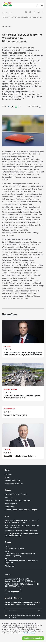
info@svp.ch (29, 584)
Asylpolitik (9, 497)
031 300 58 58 (12, 584)
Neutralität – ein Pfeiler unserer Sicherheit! (20, 456)
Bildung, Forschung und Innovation (17, 500)
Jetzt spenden (13, 592)
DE (3, 13)
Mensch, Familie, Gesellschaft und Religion (21, 510)
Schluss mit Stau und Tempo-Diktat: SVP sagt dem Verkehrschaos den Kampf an (22, 397)
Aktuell (7, 477)
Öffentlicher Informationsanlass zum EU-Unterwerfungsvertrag (20, 555)
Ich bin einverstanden (33, 638)
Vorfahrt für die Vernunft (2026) (15, 415)
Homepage (5, 17)
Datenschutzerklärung (24, 615)
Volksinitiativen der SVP (14, 484)
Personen (8, 474)
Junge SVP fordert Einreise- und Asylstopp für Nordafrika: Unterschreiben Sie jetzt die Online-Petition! (23, 354)
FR (7, 13)
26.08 (7, 546)
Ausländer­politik (11, 504)
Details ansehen (29, 633)
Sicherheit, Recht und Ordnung (16, 494)
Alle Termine (9, 566)
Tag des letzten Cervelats (14, 548)
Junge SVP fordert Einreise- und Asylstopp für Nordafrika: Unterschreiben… (22, 521)
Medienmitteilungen (12, 480)
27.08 (7, 552)
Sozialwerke (9, 507)
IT (11, 13)
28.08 (7, 559)
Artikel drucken (32, 106)
